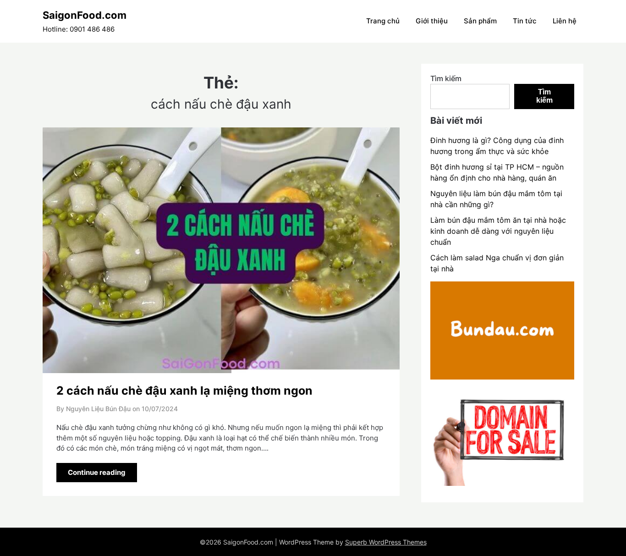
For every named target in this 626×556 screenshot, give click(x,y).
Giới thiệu (432, 21)
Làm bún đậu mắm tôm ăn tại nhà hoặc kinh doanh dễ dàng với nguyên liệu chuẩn (498, 231)
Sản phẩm (480, 21)
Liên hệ (565, 21)
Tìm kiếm (445, 78)
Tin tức (525, 21)
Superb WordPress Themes (386, 542)
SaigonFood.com (84, 15)
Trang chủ (383, 21)
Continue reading (97, 472)
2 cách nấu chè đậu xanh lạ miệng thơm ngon (184, 390)
